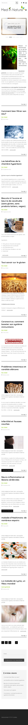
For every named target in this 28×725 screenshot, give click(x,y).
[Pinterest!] (24, 104)
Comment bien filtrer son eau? (13, 112)
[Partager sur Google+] (26, 104)
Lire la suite (13, 150)
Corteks (15, 717)
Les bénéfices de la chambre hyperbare (14, 27)
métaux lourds (20, 146)
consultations (19, 89)
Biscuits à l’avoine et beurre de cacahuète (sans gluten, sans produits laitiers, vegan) (13, 202)
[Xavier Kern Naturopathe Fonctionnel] (13, 10)
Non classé (11, 23)
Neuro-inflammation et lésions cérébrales (12, 478)
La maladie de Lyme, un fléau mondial (13, 582)
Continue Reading (7, 470)
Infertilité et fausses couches (11, 422)
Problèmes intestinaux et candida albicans (13, 368)
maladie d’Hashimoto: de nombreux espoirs (14, 519)
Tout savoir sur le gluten (13, 262)
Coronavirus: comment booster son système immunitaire (12, 324)
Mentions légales (4, 717)
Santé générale (5, 587)
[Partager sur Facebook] (21, 104)
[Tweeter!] (22, 104)
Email (5, 653)
